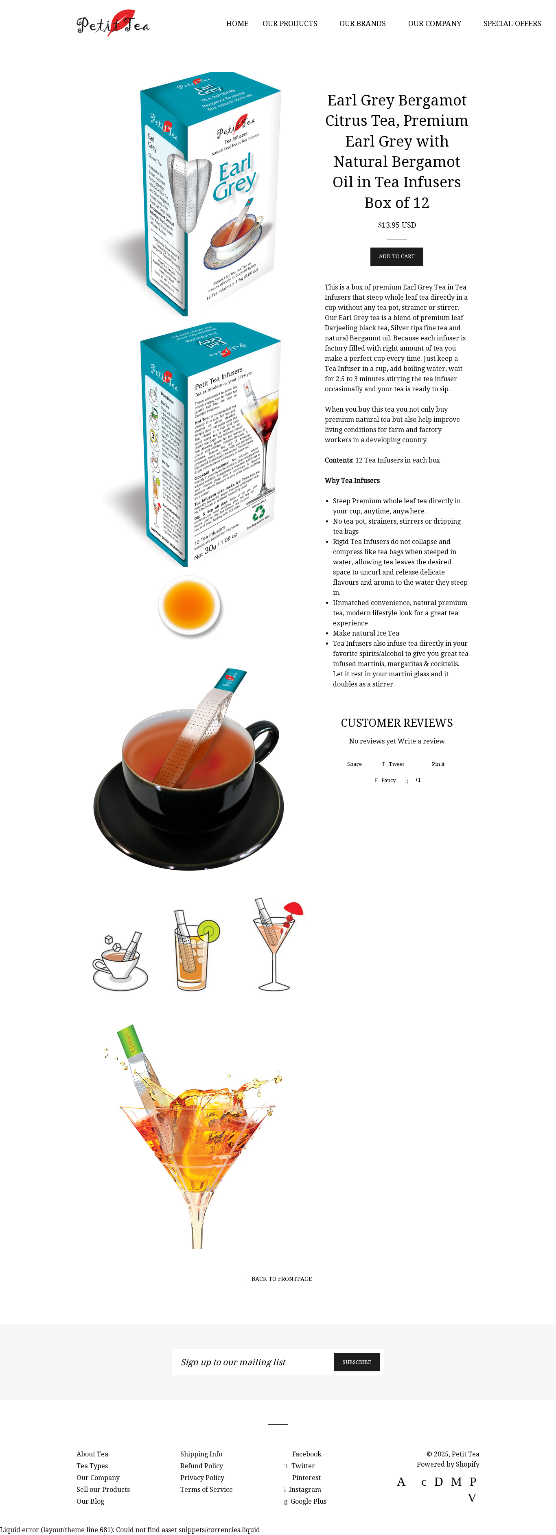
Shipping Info (201, 1454)
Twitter (302, 1466)
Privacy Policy (202, 1478)
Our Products (291, 23)
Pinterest (306, 1478)
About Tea (92, 1454)
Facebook (306, 1454)
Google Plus (307, 1501)
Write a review (421, 741)
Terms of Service (206, 1489)
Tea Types (92, 1466)
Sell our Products (103, 1489)
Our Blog (90, 1501)
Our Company (436, 23)
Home (237, 23)
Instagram (304, 1489)
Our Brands (363, 23)
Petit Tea (465, 1454)
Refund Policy (201, 1466)
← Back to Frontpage (278, 1279)
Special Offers (513, 23)
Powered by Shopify (448, 1464)
